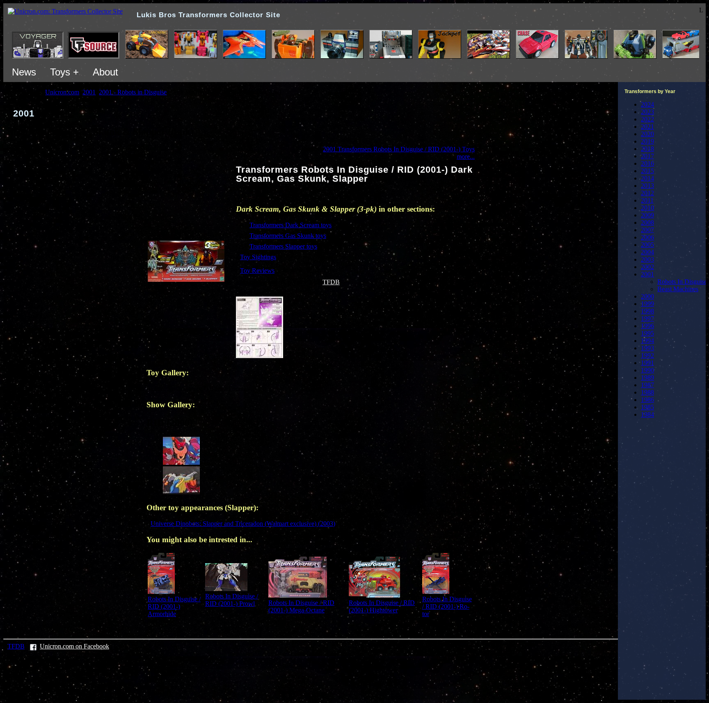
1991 (647, 362)
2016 (647, 163)
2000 (647, 296)
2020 (647, 133)
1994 (647, 340)
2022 (647, 119)
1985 (647, 407)
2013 (647, 185)
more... (466, 156)
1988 (647, 392)
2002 (647, 266)
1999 (647, 303)
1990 (647, 370)
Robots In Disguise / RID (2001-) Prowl (231, 600)
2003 (647, 259)
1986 (647, 399)
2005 (647, 244)
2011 (647, 200)
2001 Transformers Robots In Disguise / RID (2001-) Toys (399, 149)
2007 (647, 229)
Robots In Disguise (682, 281)
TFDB (331, 281)
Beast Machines (677, 288)
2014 (647, 178)
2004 (647, 252)
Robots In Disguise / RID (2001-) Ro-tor (447, 606)
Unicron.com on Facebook (74, 646)
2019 (647, 141)
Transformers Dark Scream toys (290, 224)
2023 (647, 111)
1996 (647, 325)
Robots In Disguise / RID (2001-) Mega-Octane (301, 606)
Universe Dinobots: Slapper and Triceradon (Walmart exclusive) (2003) (243, 523)
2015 (647, 170)
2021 (647, 126)
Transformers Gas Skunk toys (287, 235)
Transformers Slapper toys (283, 246)
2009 (647, 215)
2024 (647, 104)
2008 (647, 222)
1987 (647, 384)
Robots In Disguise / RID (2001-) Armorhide (174, 606)
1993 (647, 348)
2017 (647, 156)
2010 (647, 207)
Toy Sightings (258, 256)
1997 (647, 318)
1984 (647, 414)
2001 (647, 274)
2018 (647, 148)
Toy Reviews (257, 270)
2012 (647, 192)
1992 (647, 355)
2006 (647, 237)
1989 (647, 377)
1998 (647, 311)
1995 (647, 333)
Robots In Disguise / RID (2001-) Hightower (382, 606)
